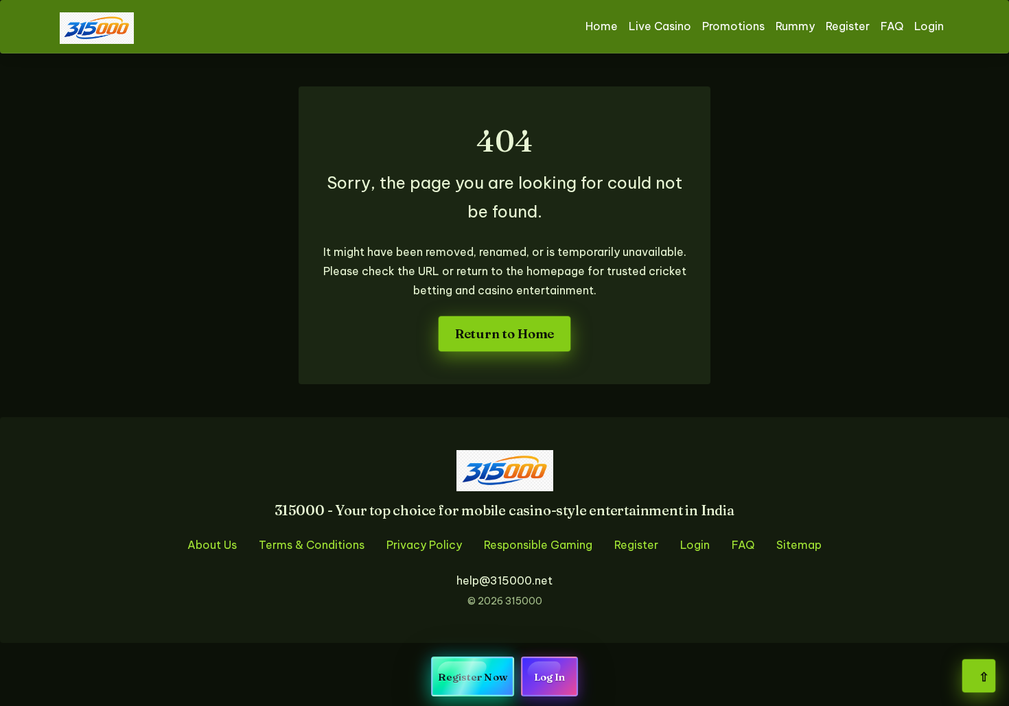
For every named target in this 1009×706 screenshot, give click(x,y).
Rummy (795, 26)
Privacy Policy (424, 545)
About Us (212, 545)
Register (848, 26)
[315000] (97, 26)
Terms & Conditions (311, 545)
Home (601, 26)
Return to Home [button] (504, 334)
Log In (550, 676)
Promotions (733, 26)
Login (929, 26)
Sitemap (799, 545)
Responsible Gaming (538, 545)
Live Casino (660, 26)
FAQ (892, 26)
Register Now (473, 676)
